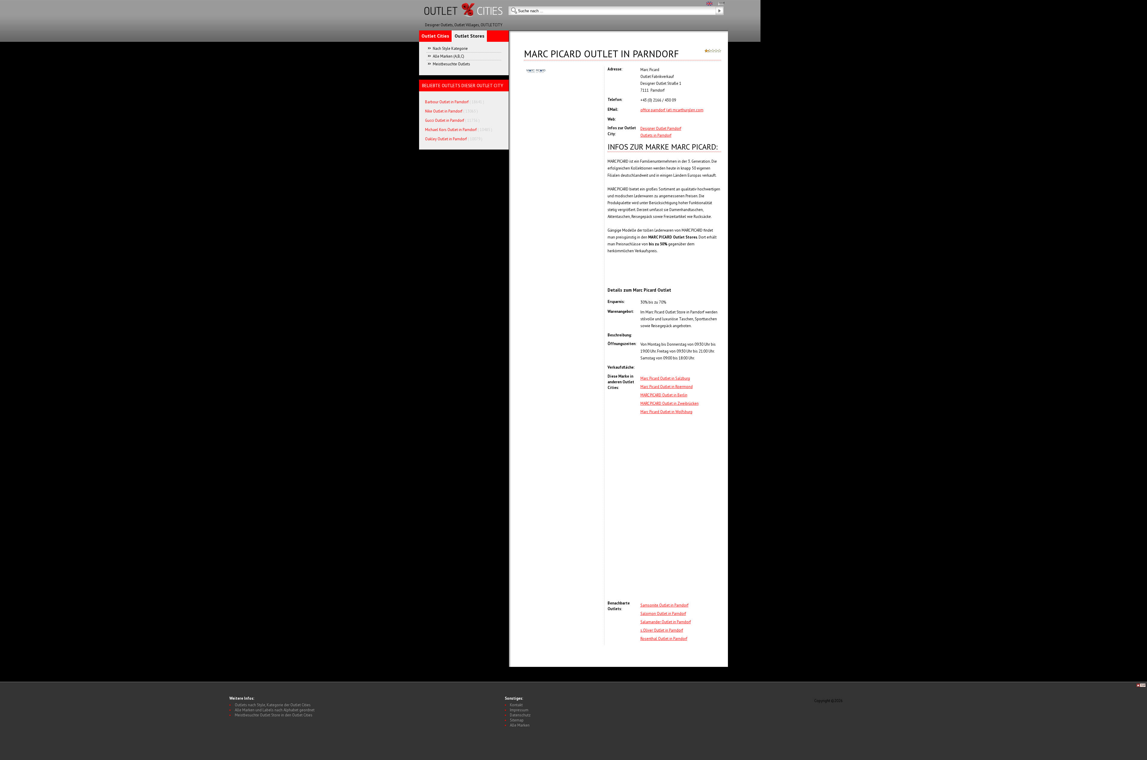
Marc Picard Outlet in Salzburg (665, 378)
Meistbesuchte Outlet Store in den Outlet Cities (273, 715)
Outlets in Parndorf (655, 135)
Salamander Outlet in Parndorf (665, 621)
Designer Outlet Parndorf (660, 128)
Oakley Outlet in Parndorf (446, 138)
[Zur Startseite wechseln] (464, 21)
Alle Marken (520, 725)
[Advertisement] (680, 507)
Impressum (519, 710)
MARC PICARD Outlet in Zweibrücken (669, 403)
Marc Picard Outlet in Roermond (666, 386)
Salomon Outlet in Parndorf (663, 613)
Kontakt (516, 704)
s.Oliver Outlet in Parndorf (661, 630)
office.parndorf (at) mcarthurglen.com (671, 110)
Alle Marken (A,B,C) (448, 56)
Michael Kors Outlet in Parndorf (451, 129)
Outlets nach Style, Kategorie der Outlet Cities (273, 704)
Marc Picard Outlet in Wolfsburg (666, 411)
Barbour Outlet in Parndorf (447, 101)
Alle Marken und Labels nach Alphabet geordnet (275, 710)
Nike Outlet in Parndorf (444, 111)
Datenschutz (520, 715)
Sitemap (517, 720)
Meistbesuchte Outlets (451, 64)
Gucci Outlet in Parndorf (444, 120)
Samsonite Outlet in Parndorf (664, 605)
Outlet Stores (469, 36)
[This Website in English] (709, 4)
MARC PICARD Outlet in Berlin (663, 395)
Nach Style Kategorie (450, 48)
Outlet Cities (435, 36)
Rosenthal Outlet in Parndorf (663, 638)
